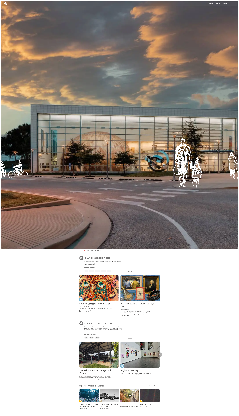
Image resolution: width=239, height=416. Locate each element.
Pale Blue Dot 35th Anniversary (146, 405)
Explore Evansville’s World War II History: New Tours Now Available (109, 406)
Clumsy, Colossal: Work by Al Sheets (96, 303)
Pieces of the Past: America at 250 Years (137, 305)
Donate (225, 4)
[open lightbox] (129, 395)
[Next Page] (179, 355)
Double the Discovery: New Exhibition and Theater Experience (88, 406)
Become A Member (214, 4)
